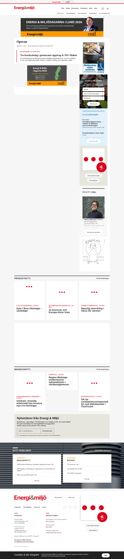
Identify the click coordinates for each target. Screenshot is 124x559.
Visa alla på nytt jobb (93, 232)
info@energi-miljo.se (20, 530)
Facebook (65, 507)
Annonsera (93, 13)
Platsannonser (104, 13)
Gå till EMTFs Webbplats (103, 450)
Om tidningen (82, 13)
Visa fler (36, 480)
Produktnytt (83, 8)
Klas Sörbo (49, 526)
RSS (75, 507)
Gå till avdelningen (102, 278)
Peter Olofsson (50, 521)
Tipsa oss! (60, 13)
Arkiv (95, 8)
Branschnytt (75, 8)
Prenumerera (70, 13)
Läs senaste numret (93, 175)
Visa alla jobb (93, 141)
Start (62, 8)
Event (90, 8)
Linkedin (70, 507)
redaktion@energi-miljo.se (53, 532)
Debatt (68, 8)
